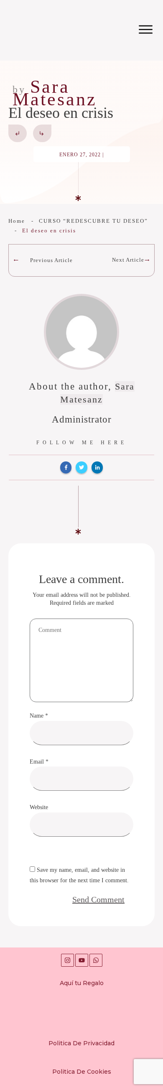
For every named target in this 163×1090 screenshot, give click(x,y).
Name (39, 716)
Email (39, 762)
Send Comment (98, 899)
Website (39, 807)
